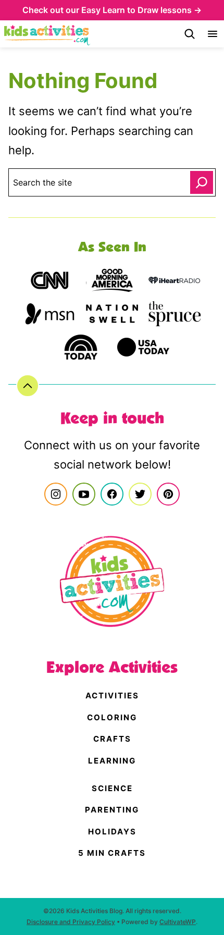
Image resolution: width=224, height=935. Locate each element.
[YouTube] (83, 494)
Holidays (112, 831)
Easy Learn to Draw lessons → (141, 10)
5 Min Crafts (112, 853)
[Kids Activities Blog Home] (47, 33)
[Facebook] (112, 494)
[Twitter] (140, 494)
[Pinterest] (168, 494)
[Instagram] (55, 494)
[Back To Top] (27, 385)
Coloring (112, 717)
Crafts (112, 739)
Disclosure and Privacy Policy (71, 922)
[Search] (189, 33)
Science (112, 788)
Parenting (112, 810)
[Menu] (212, 33)
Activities (112, 695)
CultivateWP (177, 922)
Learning (112, 761)
